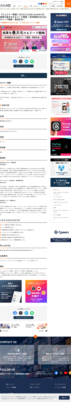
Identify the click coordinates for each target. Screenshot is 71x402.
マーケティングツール (60, 384)
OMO (55, 208)
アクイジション (57, 205)
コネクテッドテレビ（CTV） (61, 202)
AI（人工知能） (57, 215)
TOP (1, 9)
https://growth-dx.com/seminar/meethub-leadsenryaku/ (16, 250)
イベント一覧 (6, 9)
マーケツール (44, 6)
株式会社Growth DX (5, 121)
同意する (64, 398)
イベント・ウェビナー (35, 384)
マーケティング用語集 (60, 387)
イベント (25, 6)
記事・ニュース (10, 384)
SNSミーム (56, 190)
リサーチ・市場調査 (11, 387)
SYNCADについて (56, 1)
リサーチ (20, 6)
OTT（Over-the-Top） (59, 199)
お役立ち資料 (60, 6)
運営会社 (62, 1)
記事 (14, 6)
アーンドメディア (58, 197)
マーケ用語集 (52, 6)
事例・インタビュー (34, 6)
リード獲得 (11, 9)
